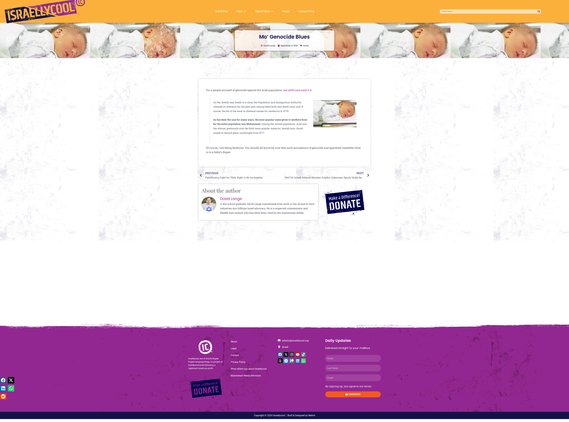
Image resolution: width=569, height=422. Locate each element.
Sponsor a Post (306, 11)
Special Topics (262, 11)
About (239, 11)
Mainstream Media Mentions (246, 375)
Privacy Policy (238, 362)
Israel (306, 45)
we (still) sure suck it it (297, 90)
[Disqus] (284, 284)
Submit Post (221, 11)
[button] (3, 380)
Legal (233, 348)
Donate (286, 11)
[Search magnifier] (539, 11)
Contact (235, 355)
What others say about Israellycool (249, 368)
